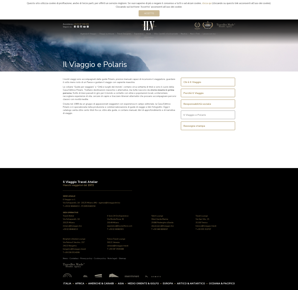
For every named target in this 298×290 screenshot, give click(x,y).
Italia (67, 283)
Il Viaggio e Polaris (194, 115)
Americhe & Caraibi (101, 283)
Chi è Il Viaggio (192, 82)
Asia (121, 283)
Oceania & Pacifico (222, 283)
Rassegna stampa (194, 126)
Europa (168, 283)
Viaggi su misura (106, 33)
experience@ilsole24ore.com (119, 226)
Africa (79, 283)
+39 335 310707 (204, 229)
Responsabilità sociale (197, 104)
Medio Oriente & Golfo (143, 283)
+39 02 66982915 (116, 229)
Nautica (184, 33)
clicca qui (207, 3)
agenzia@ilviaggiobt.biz (109, 202)
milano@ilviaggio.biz (72, 226)
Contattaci (149, 37)
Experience (138, 33)
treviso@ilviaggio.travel (206, 226)
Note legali (112, 258)
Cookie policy (100, 258)
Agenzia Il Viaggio (88, 33)
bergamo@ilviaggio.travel (74, 249)
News (65, 258)
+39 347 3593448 (116, 249)
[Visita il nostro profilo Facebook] (75, 27)
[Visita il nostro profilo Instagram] (81, 27)
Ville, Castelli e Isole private (166, 33)
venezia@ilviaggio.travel (117, 246)
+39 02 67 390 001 (81, 24)
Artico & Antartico (191, 283)
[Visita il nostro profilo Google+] (88, 27)
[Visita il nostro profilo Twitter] (78, 27)
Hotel (148, 33)
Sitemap (122, 258)
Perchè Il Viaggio (193, 93)
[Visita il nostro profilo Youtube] (84, 27)
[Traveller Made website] (74, 265)
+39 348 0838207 (160, 229)
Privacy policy (86, 258)
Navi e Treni (195, 33)
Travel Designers (124, 33)
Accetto (149, 13)
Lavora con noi (209, 33)
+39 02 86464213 (71, 206)
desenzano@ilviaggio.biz (162, 226)
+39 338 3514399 (71, 252)
